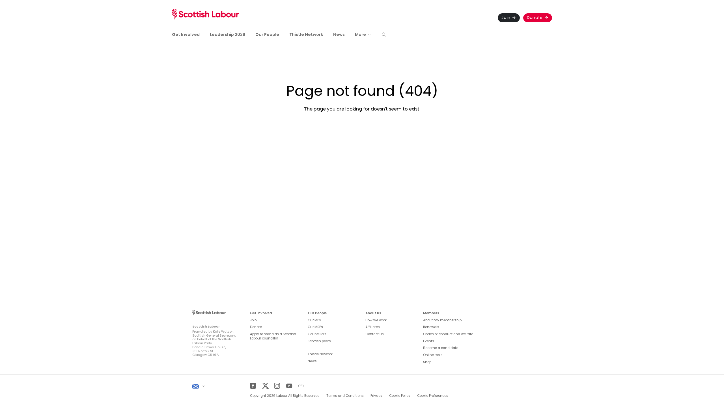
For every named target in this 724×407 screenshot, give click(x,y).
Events (428, 341)
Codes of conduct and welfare (448, 334)
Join (505, 17)
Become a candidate (440, 348)
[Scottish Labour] (205, 14)
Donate (535, 17)
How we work (376, 320)
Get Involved (186, 34)
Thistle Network (306, 34)
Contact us (374, 334)
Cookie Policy (399, 395)
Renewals (431, 327)
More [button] (360, 34)
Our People (267, 34)
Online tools (433, 355)
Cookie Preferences (432, 395)
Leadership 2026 (227, 34)
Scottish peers (319, 341)
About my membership (442, 320)
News (339, 34)
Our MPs (314, 320)
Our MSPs (315, 327)
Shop (427, 362)
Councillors (317, 334)
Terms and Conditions (345, 395)
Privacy (376, 395)
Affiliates (372, 327)
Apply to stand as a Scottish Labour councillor (273, 336)
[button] (384, 35)
